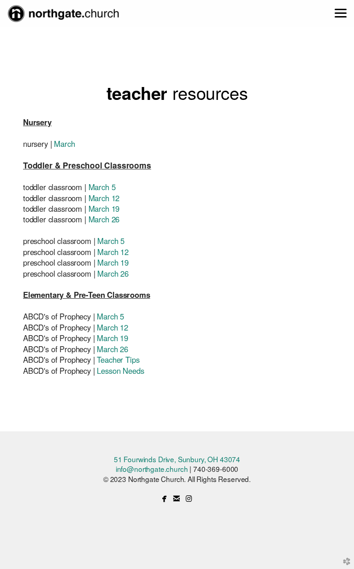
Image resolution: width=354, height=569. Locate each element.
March (64, 143)
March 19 (104, 208)
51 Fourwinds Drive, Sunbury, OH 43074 (177, 459)
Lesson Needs (120, 370)
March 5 (102, 186)
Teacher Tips (118, 359)
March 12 (104, 197)
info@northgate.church (152, 469)
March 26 (104, 219)
